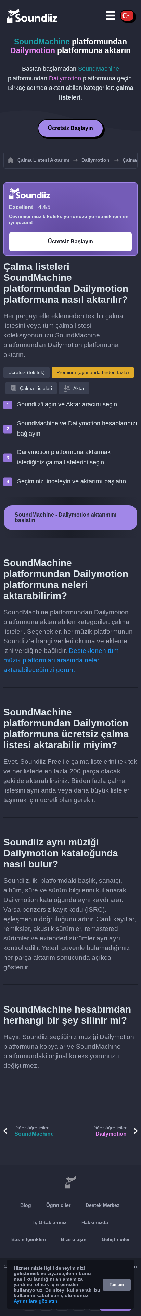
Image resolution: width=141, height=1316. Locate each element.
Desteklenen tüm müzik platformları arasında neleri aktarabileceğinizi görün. (61, 660)
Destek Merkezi (103, 1205)
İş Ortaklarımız (49, 1222)
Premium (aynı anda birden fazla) (92, 372)
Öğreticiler (58, 1205)
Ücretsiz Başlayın (70, 128)
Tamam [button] (117, 1284)
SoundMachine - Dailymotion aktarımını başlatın (65, 517)
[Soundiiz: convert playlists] (70, 1182)
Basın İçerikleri (28, 1239)
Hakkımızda (94, 1222)
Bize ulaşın (74, 1239)
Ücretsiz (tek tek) (26, 372)
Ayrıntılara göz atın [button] (35, 1301)
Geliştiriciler (116, 1239)
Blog (25, 1205)
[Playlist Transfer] (32, 15)
